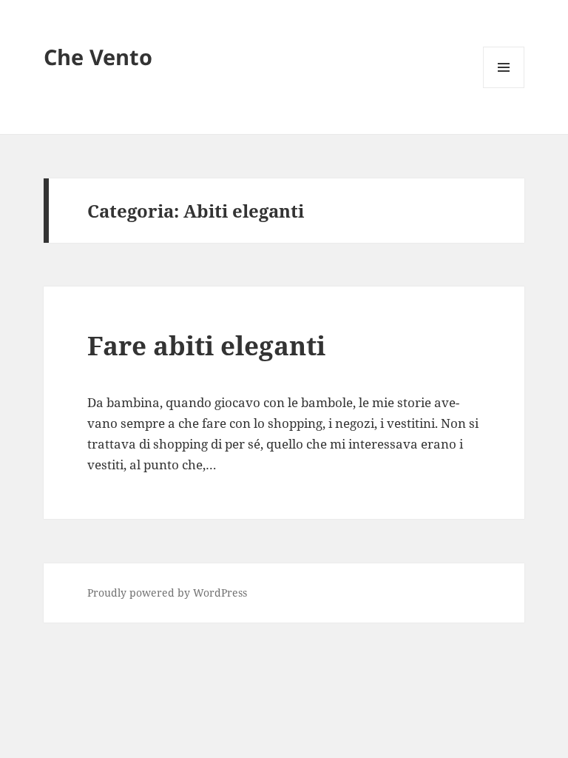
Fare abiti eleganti (206, 345)
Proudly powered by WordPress (167, 593)
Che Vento (98, 56)
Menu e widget (504, 87)
